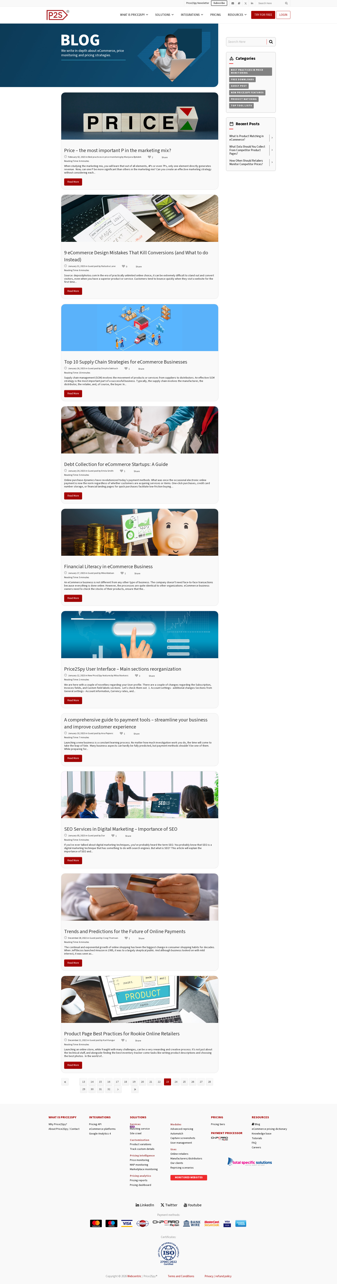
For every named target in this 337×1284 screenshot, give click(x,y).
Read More (73, 182)
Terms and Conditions (181, 1276)
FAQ (254, 1143)
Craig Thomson (110, 938)
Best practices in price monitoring (104, 157)
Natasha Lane (108, 266)
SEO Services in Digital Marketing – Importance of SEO (120, 829)
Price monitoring (139, 1160)
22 (159, 1082)
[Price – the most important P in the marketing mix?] (139, 116)
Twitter (170, 1205)
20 (142, 1082)
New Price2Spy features (99, 675)
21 (150, 1082)
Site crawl (135, 1133)
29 (83, 1089)
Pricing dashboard (140, 1185)
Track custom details (142, 1149)
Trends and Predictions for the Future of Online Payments (124, 931)
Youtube (194, 1205)
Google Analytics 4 (100, 1133)
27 (201, 1082)
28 (209, 1082)
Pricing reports (138, 1180)
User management (181, 1143)
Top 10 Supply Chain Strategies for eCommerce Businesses (125, 361)
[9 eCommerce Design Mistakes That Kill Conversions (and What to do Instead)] (139, 218)
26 (192, 1082)
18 (125, 1082)
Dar (103, 835)
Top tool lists (241, 105)
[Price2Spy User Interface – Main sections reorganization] (139, 634)
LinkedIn (146, 1205)
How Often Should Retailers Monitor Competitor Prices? (246, 162)
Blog (257, 1124)
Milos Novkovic (121, 675)
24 (176, 1082)
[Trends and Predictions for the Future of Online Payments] (139, 897)
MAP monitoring (139, 1165)
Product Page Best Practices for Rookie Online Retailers (122, 1033)
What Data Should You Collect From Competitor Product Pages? (247, 150)
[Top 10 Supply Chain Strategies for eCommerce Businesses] (139, 327)
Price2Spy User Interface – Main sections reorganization (122, 669)
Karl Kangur (109, 1040)
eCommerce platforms (102, 1129)
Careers (256, 1147)
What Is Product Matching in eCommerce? (246, 138)
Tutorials (257, 1138)
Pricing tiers (218, 1124)
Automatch (176, 1133)
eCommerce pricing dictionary (269, 1129)
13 (83, 1082)
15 (100, 1082)
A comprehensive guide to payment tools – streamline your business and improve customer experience (136, 723)
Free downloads (242, 79)
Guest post (93, 266)
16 (108, 1082)
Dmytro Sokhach (109, 368)
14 (92, 1082)
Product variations (140, 1144)
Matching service (140, 1129)
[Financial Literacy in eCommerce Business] (139, 532)
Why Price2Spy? (58, 1124)
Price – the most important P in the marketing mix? (117, 150)
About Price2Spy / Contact (64, 1129)
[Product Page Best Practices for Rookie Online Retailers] (139, 999)
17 (117, 1082)
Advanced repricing (181, 1129)
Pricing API (95, 1124)
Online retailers (179, 1154)
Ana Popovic (107, 733)
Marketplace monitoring (144, 1169)
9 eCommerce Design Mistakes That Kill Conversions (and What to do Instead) (136, 256)
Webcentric (134, 1276)
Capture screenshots (182, 1138)
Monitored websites (189, 1177)
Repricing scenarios (182, 1168)
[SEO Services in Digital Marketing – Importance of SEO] (139, 794)
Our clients (176, 1163)
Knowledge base (261, 1133)
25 (184, 1082)
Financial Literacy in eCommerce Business (108, 566)
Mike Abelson (107, 573)
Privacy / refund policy (218, 1276)
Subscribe (219, 3)
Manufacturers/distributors (186, 1158)
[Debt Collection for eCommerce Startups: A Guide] (139, 430)
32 (108, 1089)
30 (92, 1089)
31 (100, 1089)
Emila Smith (107, 471)
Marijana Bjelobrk (132, 157)
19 (134, 1082)
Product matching (244, 99)
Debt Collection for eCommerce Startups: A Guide (116, 464)
